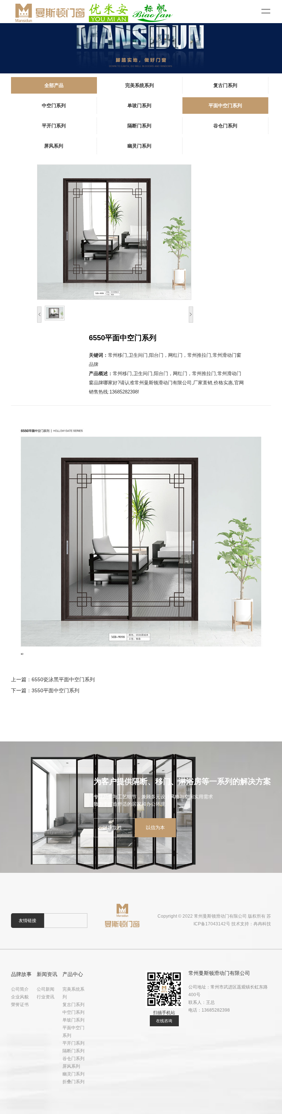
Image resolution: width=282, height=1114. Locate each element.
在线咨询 (164, 1021)
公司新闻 (45, 989)
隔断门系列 (73, 1050)
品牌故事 (21, 974)
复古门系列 (73, 1004)
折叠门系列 (73, 1081)
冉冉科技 (262, 923)
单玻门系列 (73, 1020)
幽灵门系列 (73, 1074)
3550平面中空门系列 (55, 690)
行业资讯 (45, 996)
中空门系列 (73, 1012)
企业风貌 (20, 996)
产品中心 (72, 974)
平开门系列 (73, 1043)
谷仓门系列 (73, 1058)
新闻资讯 (47, 974)
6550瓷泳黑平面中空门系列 (63, 679)
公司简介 (20, 989)
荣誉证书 (20, 1004)
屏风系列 (71, 1066)
